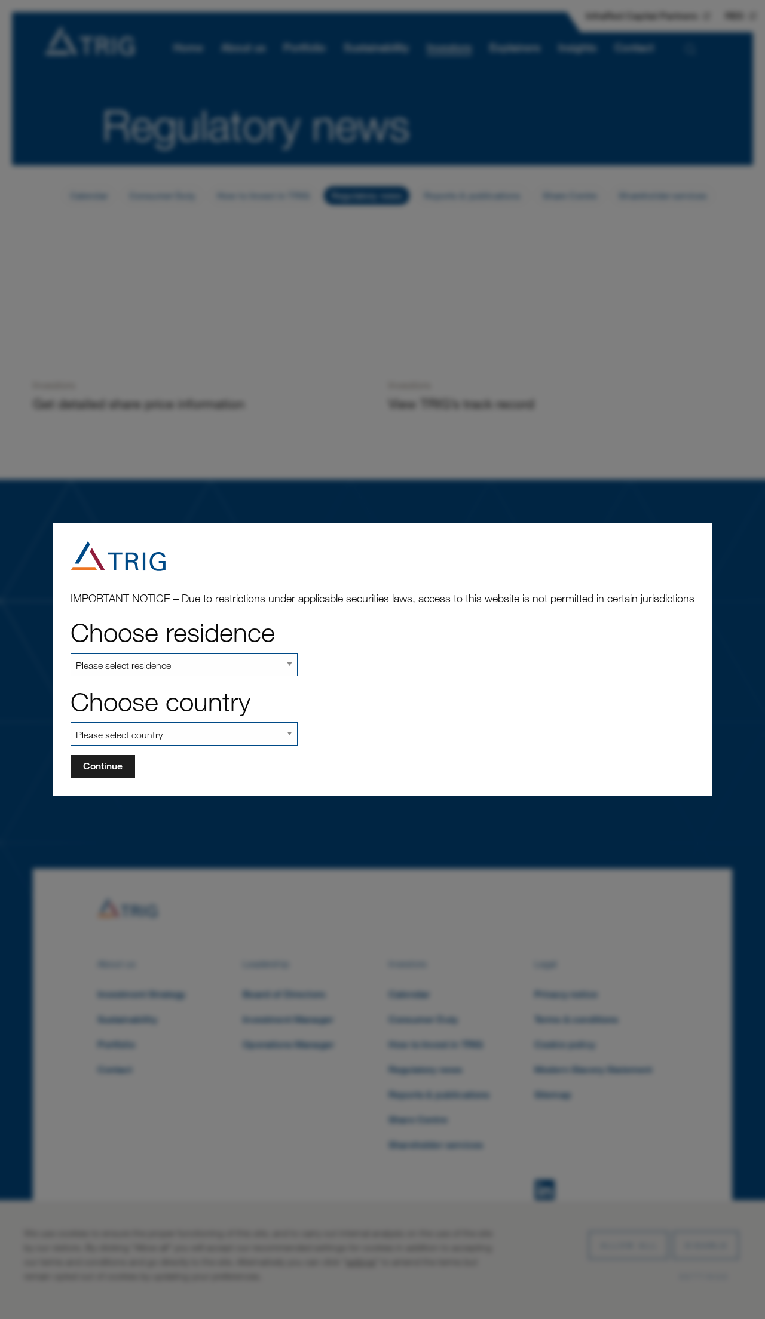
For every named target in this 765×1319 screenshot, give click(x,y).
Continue (103, 766)
